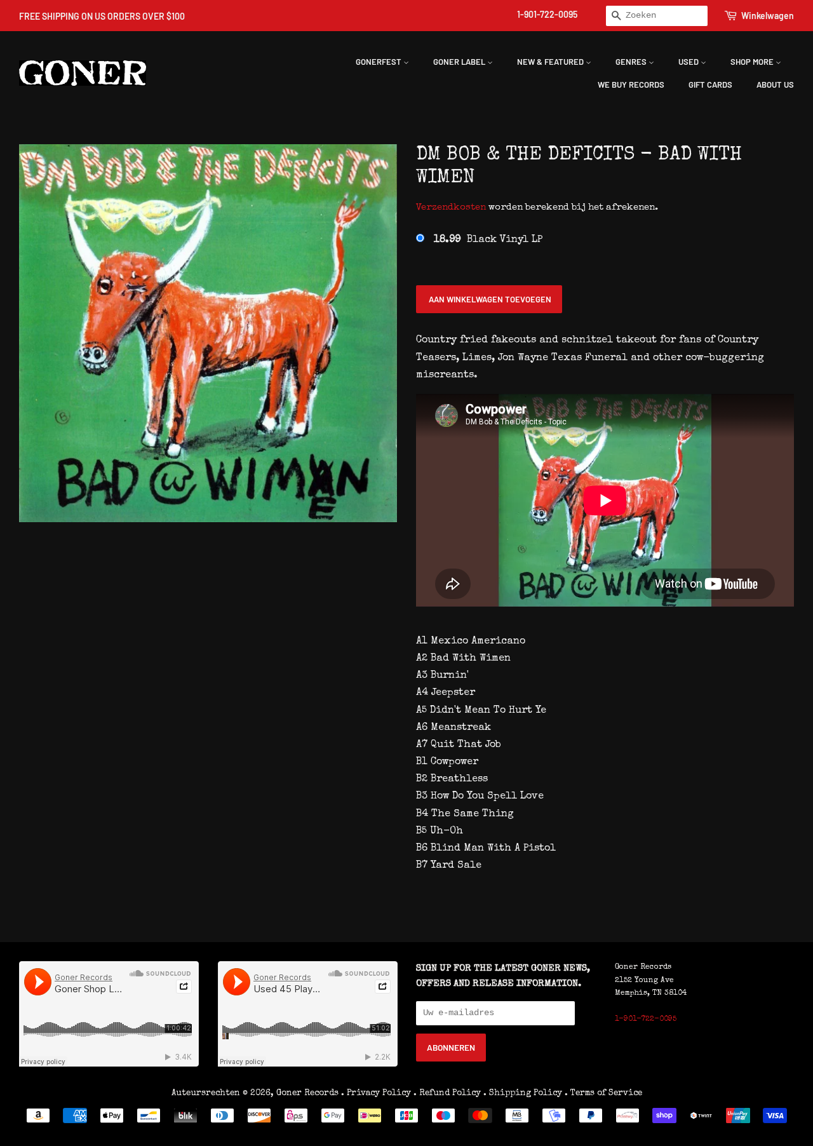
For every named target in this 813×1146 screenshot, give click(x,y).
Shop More (753, 62)
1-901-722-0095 (547, 14)
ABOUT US (775, 84)
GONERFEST (379, 62)
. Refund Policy (447, 1093)
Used (689, 62)
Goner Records (308, 1093)
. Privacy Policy (376, 1093)
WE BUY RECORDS (631, 84)
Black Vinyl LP (488, 240)
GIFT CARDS (710, 84)
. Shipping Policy (522, 1093)
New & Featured (551, 62)
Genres (631, 62)
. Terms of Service (603, 1093)
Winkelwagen (767, 15)
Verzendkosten (451, 207)
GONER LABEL (460, 62)
